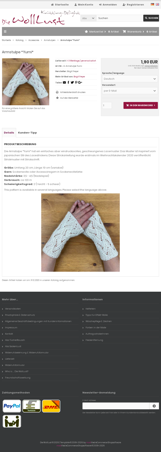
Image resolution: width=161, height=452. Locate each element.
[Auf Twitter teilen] (72, 83)
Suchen (151, 18)
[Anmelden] (154, 406)
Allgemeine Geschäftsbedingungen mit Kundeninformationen (38, 321)
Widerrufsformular (15, 365)
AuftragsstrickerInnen (97, 333)
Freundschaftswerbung (17, 377)
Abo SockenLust (13, 346)
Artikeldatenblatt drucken (73, 92)
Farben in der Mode (96, 327)
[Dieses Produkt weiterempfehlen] (64, 83)
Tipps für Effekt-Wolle (97, 315)
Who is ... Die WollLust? (16, 371)
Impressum (11, 327)
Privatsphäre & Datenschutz (20, 315)
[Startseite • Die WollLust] (28, 17)
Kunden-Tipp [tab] (27, 132)
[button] (88, 18)
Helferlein (91, 308)
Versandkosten (151, 66)
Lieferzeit (9, 358)
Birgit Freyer (79, 76)
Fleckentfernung (94, 340)
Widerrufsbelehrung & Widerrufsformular (26, 352)
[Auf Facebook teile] (68, 83)
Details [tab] (9, 132)
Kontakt (9, 333)
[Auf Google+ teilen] (80, 83)
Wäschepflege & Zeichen (99, 321)
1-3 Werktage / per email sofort (81, 60)
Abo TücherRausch (15, 340)
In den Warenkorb (141, 105)
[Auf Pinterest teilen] (76, 83)
